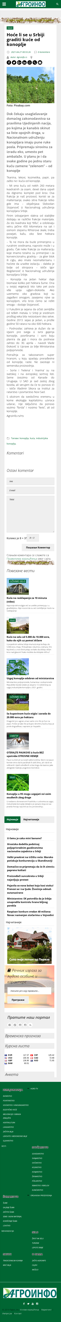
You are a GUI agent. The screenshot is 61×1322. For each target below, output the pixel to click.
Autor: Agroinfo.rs (18, 57)
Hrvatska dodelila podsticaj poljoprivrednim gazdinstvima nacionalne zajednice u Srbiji (25, 848)
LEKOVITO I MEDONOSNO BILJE (15, 1136)
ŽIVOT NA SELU (38, 1238)
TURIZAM (35, 1243)
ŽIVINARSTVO (37, 1176)
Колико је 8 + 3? (17, 538)
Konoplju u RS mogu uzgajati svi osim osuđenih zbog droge (29, 795)
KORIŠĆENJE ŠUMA (10, 1221)
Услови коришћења (29, 1309)
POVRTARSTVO (9, 1100)
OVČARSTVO (37, 1163)
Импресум (7, 1313)
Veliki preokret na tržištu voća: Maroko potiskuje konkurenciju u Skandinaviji (30, 859)
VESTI (3, 1146)
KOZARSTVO (36, 1167)
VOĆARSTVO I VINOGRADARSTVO (16, 1105)
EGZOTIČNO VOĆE (10, 1109)
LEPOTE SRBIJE (37, 1247)
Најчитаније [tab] (31, 819)
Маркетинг (46, 1309)
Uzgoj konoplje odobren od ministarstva (30, 678)
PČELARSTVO (37, 1181)
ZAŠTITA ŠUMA (8, 1212)
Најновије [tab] (12, 819)
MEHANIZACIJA (7, 1231)
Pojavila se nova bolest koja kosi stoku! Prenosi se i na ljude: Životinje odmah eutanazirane (30, 889)
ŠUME (5, 1203)
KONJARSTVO (37, 1172)
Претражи (18, 999)
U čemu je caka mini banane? (24, 838)
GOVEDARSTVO (38, 1154)
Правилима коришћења (22, 558)
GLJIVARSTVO (8, 1140)
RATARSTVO (7, 1096)
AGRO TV (34, 1088)
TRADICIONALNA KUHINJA (13, 1260)
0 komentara (44, 52)
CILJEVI (34, 1265)
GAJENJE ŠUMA (8, 1207)
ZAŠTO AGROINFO (39, 1260)
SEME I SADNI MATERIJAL (12, 1216)
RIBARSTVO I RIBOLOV (40, 1185)
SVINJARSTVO (37, 1158)
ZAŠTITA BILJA (8, 1131)
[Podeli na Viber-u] (35, 62)
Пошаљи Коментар (38, 547)
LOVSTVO (6, 1225)
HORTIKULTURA (9, 1122)
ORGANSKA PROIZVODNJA (41, 1195)
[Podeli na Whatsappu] (29, 62)
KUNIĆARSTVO (37, 1190)
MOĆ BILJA (7, 1265)
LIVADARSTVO (8, 1127)
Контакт (18, 1313)
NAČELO (35, 1269)
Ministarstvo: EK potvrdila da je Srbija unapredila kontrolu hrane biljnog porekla (29, 902)
